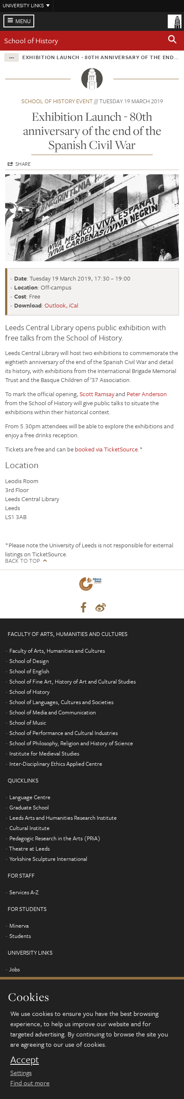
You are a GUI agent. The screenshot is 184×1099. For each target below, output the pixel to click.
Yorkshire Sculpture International (48, 858)
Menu (23, 21)
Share (23, 163)
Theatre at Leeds (29, 848)
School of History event (57, 101)
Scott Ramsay (97, 393)
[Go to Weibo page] (100, 608)
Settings (21, 1072)
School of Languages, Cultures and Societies (61, 702)
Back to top (22, 561)
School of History (31, 40)
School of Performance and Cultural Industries (63, 733)
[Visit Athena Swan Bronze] (92, 585)
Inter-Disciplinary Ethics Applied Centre (55, 763)
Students (20, 936)
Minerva (19, 925)
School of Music (27, 722)
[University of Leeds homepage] (174, 20)
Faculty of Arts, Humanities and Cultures (57, 650)
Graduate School (29, 807)
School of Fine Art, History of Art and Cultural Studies (72, 681)
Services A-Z (24, 892)
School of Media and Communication (52, 712)
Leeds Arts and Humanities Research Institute (63, 817)
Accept (24, 1059)
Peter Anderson (147, 393)
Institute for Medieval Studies (44, 753)
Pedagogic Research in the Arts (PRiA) (55, 838)
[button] (172, 41)
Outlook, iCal (61, 305)
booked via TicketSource (106, 449)
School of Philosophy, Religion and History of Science (71, 743)
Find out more (30, 1082)
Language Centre (29, 797)
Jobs (14, 969)
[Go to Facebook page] (83, 608)
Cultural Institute (29, 828)
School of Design (29, 661)
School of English (29, 671)
